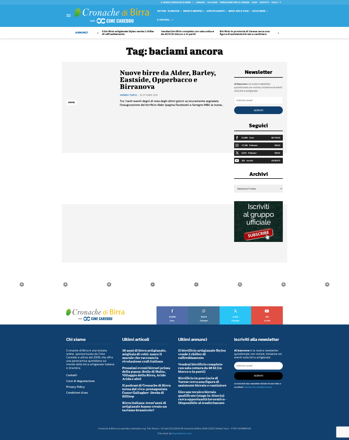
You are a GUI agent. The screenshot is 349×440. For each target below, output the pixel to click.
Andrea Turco (128, 95)
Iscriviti (258, 110)
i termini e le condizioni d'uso (258, 387)
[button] (277, 2)
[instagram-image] (22, 284)
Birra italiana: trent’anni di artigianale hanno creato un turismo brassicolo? (144, 406)
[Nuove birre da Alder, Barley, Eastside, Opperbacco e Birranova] (90, 87)
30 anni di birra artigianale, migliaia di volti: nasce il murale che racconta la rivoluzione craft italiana (144, 356)
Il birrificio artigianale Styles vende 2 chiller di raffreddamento (128, 32)
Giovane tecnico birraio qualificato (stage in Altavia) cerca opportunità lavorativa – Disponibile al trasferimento (202, 397)
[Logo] (112, 15)
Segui (277, 145)
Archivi (258, 175)
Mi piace (275, 137)
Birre (71, 102)
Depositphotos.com (182, 433)
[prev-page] (98, 33)
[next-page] (278, 33)
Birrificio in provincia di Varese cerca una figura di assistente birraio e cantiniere (245, 32)
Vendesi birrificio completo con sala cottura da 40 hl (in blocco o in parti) (187, 32)
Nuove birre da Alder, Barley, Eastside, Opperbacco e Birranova (168, 79)
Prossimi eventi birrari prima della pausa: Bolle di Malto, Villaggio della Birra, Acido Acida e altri (146, 373)
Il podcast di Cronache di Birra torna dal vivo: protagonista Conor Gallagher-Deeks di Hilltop (146, 390)
